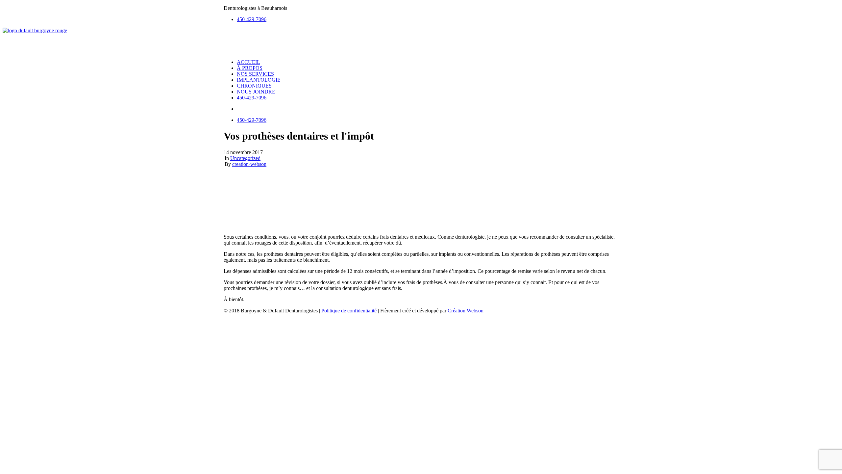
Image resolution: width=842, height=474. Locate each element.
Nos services (255, 74)
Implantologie (259, 80)
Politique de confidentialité (349, 310)
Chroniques (254, 86)
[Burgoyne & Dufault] (421, 41)
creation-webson (249, 164)
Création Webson (465, 310)
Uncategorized (245, 158)
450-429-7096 (251, 19)
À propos (249, 68)
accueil (248, 62)
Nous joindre (256, 91)
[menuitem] (427, 19)
